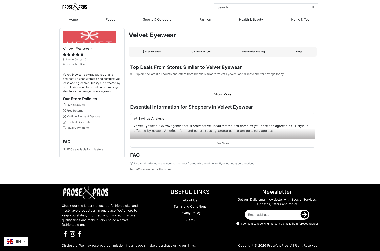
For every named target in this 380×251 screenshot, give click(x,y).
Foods (110, 19)
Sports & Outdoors (157, 19)
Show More (222, 94)
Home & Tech (301, 19)
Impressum (190, 219)
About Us (190, 200)
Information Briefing (253, 51)
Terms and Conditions (190, 206)
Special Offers (201, 51)
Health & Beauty (251, 19)
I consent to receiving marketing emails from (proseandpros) (279, 223)
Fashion (205, 19)
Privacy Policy (190, 213)
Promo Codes (153, 51)
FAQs (299, 51)
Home (73, 19)
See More (222, 143)
